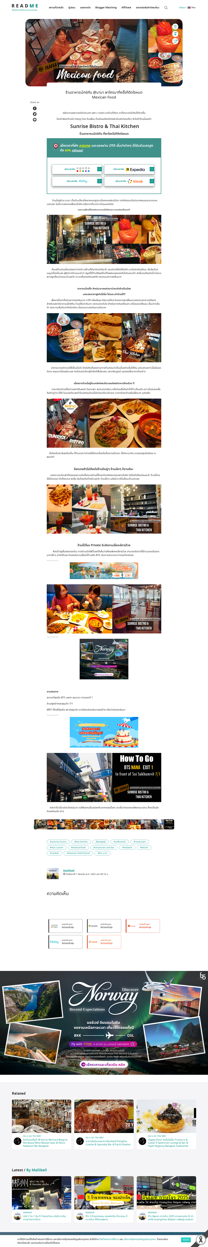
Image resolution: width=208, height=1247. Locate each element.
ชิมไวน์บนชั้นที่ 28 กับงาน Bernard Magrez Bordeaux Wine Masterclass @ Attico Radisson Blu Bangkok (45, 1143)
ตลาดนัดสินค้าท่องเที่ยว (147, 7)
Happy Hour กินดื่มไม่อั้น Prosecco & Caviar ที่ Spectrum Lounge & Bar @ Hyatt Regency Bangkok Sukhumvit (168, 1143)
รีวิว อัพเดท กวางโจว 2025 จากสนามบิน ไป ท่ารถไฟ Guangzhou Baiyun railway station (171, 1217)
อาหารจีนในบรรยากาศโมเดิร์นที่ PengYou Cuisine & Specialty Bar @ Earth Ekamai (108, 1143)
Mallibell (27, 1212)
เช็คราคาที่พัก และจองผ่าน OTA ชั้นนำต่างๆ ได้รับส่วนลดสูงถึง (106, 148)
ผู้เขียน (71, 7)
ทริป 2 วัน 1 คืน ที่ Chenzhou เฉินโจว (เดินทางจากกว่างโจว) (44, 1217)
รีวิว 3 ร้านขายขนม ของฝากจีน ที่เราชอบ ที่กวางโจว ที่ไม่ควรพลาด (106, 1217)
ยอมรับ (186, 1239)
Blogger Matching (106, 7)
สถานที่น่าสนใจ (56, 7)
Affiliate (126, 7)
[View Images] (45, 824)
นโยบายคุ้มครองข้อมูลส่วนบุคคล (140, 1239)
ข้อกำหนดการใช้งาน (109, 1239)
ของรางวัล (85, 7)
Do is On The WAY (32, 1136)
